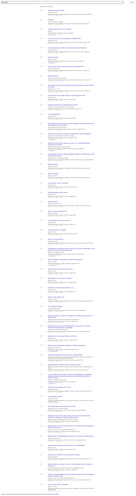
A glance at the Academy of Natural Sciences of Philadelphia (66, 445)
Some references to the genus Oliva (59, 220)
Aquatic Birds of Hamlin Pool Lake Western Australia (64, 455)
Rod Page (14, 494)
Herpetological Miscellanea (56, 10)
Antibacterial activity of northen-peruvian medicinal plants (65, 355)
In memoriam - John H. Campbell (58, 183)
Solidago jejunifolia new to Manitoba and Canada (63, 105)
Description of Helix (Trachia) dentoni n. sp (61, 287)
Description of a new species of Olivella (60, 278)
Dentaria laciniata (53, 57)
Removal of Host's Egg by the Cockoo (59, 387)
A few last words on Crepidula (57, 230)
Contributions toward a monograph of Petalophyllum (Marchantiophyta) (69, 134)
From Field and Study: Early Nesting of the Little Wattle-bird (66, 66)
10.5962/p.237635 (52, 383)
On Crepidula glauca (54, 114)
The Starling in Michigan (55, 306)
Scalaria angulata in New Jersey (58, 192)
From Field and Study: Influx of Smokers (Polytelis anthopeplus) (67, 48)
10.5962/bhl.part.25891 (53, 265)
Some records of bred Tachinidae (58, 484)
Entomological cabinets (55, 396)
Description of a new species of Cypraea (60, 269)
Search (132, 2)
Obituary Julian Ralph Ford (56, 297)
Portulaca (51, 19)
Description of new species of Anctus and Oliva (62, 336)
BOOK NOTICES (53, 76)
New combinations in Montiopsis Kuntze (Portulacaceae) (65, 259)
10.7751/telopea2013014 (53, 351)
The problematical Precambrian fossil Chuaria (62, 406)
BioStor (3, 494)
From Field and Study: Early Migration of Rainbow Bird (64, 38)
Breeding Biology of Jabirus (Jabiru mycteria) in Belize (64, 364)
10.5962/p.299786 (52, 150)
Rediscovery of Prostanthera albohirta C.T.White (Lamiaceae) (66, 345)
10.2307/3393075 (52, 139)
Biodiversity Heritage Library (48, 494)
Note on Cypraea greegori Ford (57, 211)
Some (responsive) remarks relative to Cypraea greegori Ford (66, 95)
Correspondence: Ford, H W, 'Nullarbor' (60, 29)
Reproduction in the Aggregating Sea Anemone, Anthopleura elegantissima (70, 436)
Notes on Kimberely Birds (55, 239)
